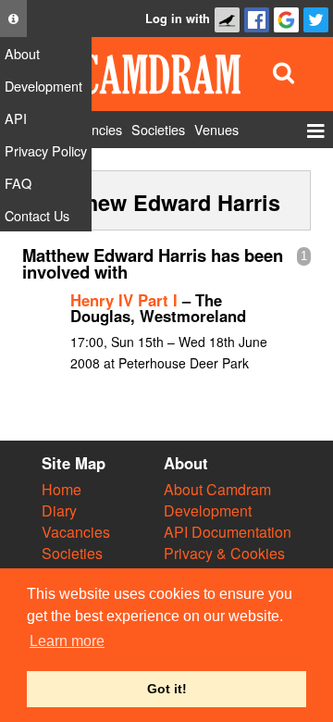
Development (208, 510)
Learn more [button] (67, 641)
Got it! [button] (167, 688)
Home (61, 489)
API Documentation (227, 531)
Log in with (177, 18)
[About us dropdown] (13, 18)
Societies (72, 553)
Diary (59, 510)
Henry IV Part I (124, 300)
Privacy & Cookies (224, 553)
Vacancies (76, 531)
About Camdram (217, 489)
